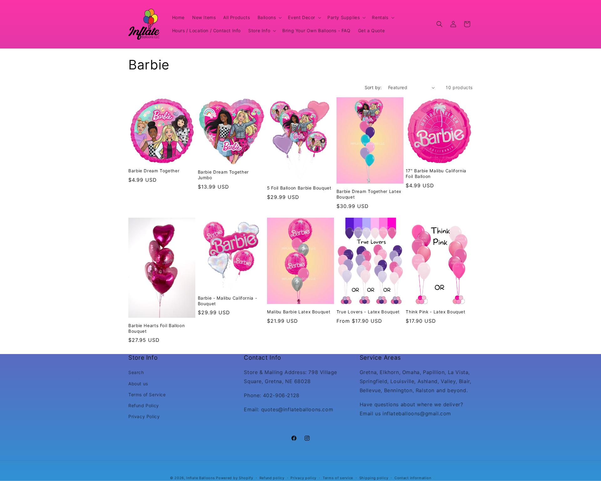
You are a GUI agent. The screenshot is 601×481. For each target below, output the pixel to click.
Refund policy (272, 477)
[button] (269, 17)
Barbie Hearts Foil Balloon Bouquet (156, 328)
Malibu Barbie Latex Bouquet (298, 311)
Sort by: (373, 87)
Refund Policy (143, 405)
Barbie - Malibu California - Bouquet (227, 301)
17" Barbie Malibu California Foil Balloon (436, 173)
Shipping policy (373, 477)
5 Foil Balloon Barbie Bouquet (299, 187)
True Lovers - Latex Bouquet (368, 311)
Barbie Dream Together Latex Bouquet (368, 194)
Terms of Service (147, 394)
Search (136, 372)
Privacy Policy (144, 416)
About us (138, 383)
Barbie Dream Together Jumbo (223, 175)
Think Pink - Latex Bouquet (435, 311)
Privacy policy (303, 477)
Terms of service (338, 477)
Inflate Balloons (200, 478)
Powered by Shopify (234, 478)
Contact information (412, 477)
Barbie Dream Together (153, 170)
